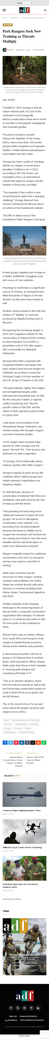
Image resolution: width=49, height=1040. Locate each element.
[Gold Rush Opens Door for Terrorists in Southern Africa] (24, 868)
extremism (8, 724)
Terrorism (18, 728)
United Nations (10, 732)
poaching (34, 724)
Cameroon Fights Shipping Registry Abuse (22, 810)
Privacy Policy (24, 1036)
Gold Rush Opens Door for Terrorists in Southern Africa (20, 885)
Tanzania (7, 728)
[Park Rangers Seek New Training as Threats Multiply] (24, 70)
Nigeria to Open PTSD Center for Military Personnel (35, 760)
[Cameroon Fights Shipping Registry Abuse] (24, 794)
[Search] (45, 10)
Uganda (28, 728)
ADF (12, 50)
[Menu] (4, 10)
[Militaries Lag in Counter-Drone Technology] (24, 831)
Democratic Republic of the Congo (25, 720)
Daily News (8, 25)
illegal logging (21, 724)
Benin (6, 720)
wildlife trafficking (26, 732)
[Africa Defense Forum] (24, 10)
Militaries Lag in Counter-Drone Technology (22, 847)
